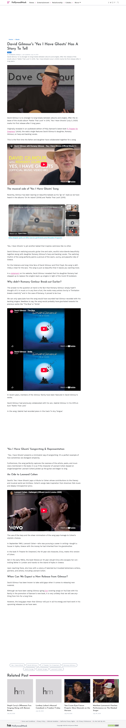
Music (17, 39)
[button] (117, 2)
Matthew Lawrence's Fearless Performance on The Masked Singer (105, 708)
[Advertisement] (63, 23)
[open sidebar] (8, 3)
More (77, 2)
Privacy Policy (41, 721)
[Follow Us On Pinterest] (114, 2)
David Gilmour (32, 665)
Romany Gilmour (69, 665)
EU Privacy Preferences (84, 721)
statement (15, 273)
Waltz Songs (29, 669)
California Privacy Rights (67, 721)
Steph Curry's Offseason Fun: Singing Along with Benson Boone (19, 708)
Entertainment (43, 2)
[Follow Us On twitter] (110, 2)
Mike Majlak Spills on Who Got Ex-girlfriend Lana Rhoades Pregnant (36, 207)
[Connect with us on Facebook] (108, 2)
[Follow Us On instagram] (112, 2)
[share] (61, 206)
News (31, 2)
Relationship (57, 2)
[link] (11, 207)
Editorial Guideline (52, 721)
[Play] (72, 223)
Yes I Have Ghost (17, 665)
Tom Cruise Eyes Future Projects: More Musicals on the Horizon (77, 708)
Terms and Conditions (28, 721)
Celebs (68, 2)
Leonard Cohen (56, 669)
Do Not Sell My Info (99, 721)
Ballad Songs (42, 669)
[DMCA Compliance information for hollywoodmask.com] (113, 725)
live (46, 591)
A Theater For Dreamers (50, 665)
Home (11, 39)
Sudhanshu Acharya (14, 54)
